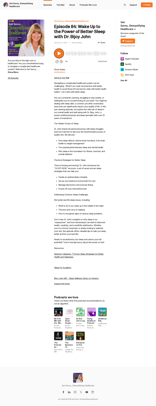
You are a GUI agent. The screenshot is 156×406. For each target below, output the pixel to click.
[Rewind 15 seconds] (57, 61)
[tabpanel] (80, 182)
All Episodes (13, 78)
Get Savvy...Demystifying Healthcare (21, 5)
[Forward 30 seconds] (61, 61)
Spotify (128, 64)
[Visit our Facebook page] (63, 392)
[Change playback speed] (66, 61)
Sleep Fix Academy (62, 267)
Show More (13, 72)
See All (124, 80)
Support (129, 41)
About (72, 5)
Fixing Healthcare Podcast (92, 321)
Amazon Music (131, 69)
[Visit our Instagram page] (75, 392)
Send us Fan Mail (61, 78)
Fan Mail (60, 5)
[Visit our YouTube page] (87, 392)
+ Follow (147, 5)
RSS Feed (129, 75)
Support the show (62, 283)
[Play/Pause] (59, 53)
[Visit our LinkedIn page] (69, 392)
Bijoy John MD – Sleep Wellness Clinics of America (76, 278)
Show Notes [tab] (59, 69)
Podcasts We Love (88, 5)
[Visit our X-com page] (81, 392)
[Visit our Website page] (92, 392)
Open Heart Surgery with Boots (68, 323)
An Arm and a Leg (80, 320)
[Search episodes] (125, 4)
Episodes (48, 5)
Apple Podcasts (132, 59)
